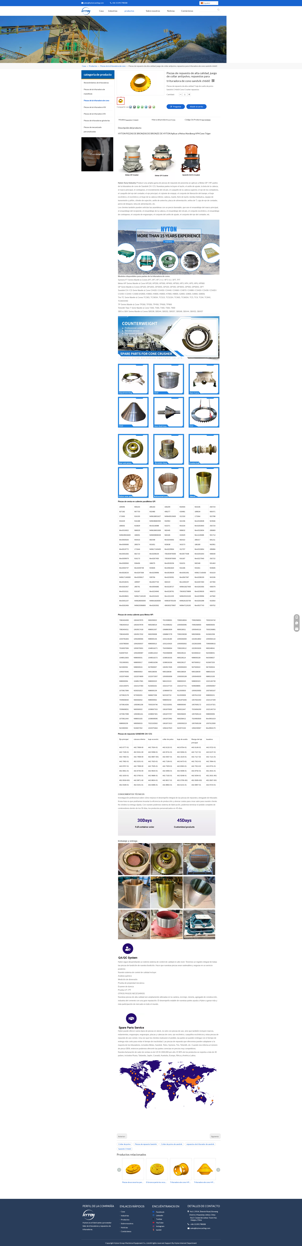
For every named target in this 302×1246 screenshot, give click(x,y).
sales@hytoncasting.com (92, 3)
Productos (125, 1219)
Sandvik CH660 (124, 1149)
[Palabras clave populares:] (218, 10)
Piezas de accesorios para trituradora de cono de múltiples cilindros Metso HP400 (133, 1182)
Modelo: (122, 120)
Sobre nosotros (127, 1223)
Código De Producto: (193, 120)
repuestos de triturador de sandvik (200, 1144)
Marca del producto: (160, 120)
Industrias (125, 1215)
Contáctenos (126, 1231)
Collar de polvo (124, 1144)
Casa (123, 1211)
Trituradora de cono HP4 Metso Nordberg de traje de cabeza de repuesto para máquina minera (205, 1182)
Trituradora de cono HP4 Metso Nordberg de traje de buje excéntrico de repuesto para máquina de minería (181, 1182)
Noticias (124, 1227)
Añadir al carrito (196, 106)
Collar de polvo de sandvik (171, 1144)
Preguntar (177, 106)
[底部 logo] (89, 1215)
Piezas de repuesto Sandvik (146, 1144)
